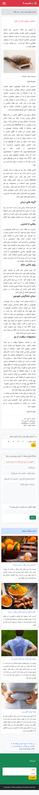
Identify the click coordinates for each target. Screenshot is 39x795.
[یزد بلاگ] (30, 3)
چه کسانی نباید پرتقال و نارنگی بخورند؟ (24, 565)
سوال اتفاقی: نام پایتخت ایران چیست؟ (22, 507)
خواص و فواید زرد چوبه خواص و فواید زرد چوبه (22, 612)
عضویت (32, 777)
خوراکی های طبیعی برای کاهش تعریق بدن (23, 659)
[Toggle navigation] (4, 3)
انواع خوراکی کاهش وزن (29, 712)
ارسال (33, 517)
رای (33, 445)
